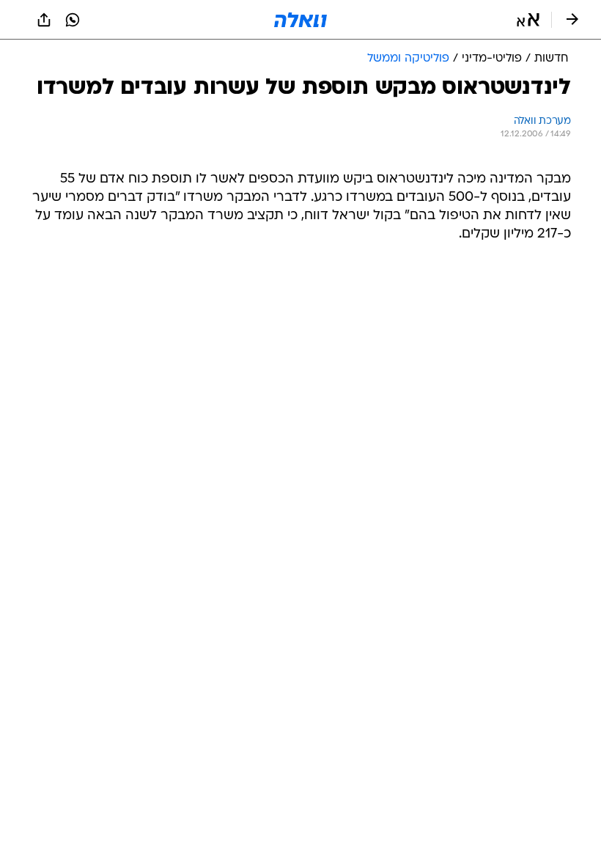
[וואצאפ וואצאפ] (72, 19)
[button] (528, 19)
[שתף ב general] (44, 20)
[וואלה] (300, 19)
